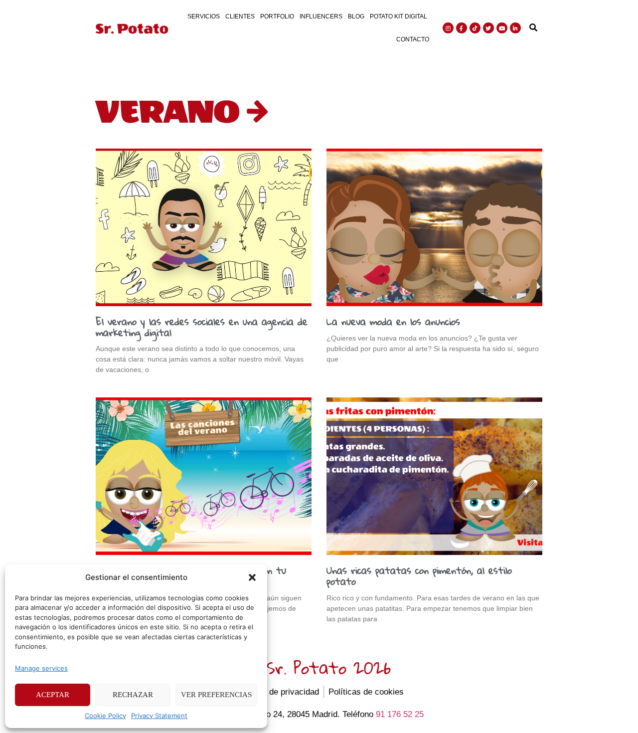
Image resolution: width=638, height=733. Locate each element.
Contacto (412, 39)
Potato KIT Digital (398, 16)
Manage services (41, 668)
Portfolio (277, 16)
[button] (252, 577)
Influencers (321, 16)
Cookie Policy (105, 716)
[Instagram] (448, 27)
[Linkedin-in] (515, 27)
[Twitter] (488, 27)
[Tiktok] (475, 27)
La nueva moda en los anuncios (393, 321)
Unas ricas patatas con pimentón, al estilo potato (419, 575)
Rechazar (133, 695)
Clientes (240, 16)
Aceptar (52, 695)
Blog (356, 16)
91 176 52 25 (400, 714)
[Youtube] (501, 27)
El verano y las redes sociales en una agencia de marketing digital (202, 327)
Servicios (203, 16)
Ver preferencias (216, 695)
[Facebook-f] (461, 27)
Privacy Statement (159, 716)
